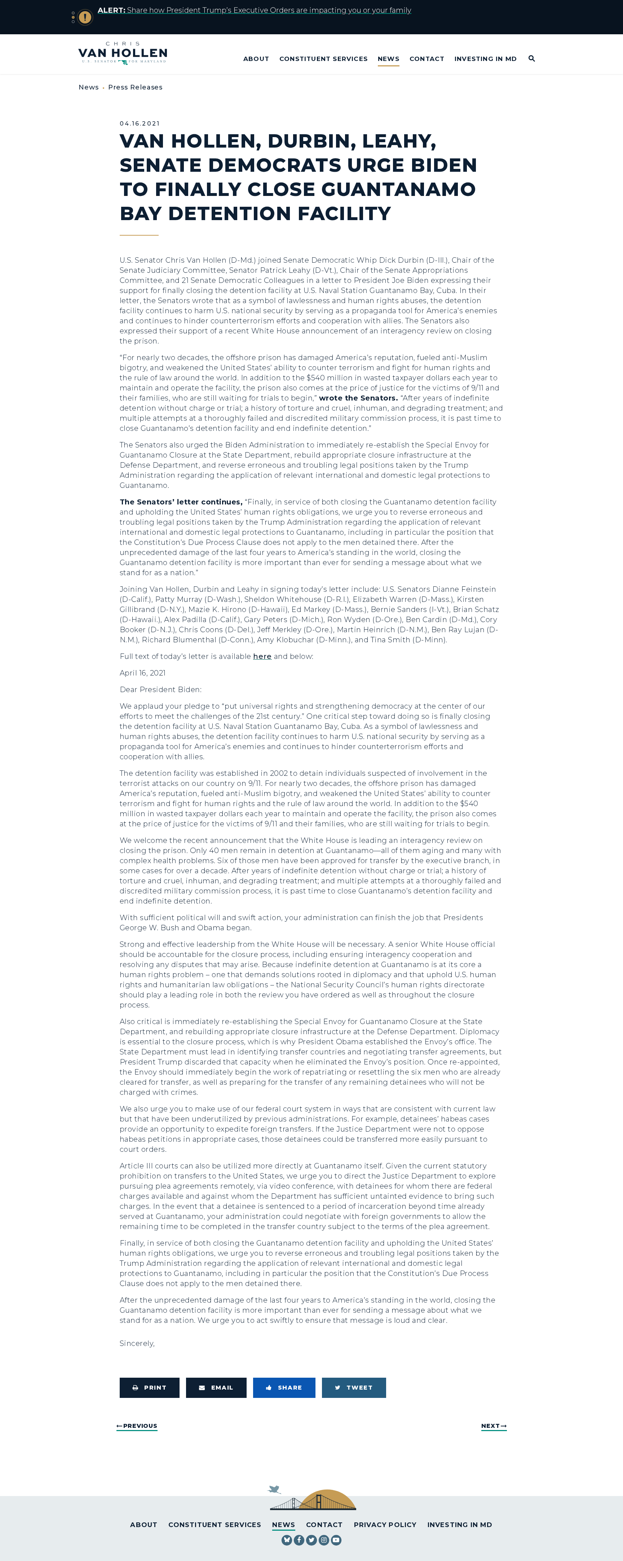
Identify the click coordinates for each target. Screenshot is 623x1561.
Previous (140, 1425)
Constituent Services (323, 58)
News (388, 58)
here (262, 656)
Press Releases (135, 87)
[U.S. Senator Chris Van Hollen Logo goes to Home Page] (127, 54)
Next (490, 1425)
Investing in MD (486, 58)
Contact (427, 58)
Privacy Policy (385, 1525)
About (256, 58)
